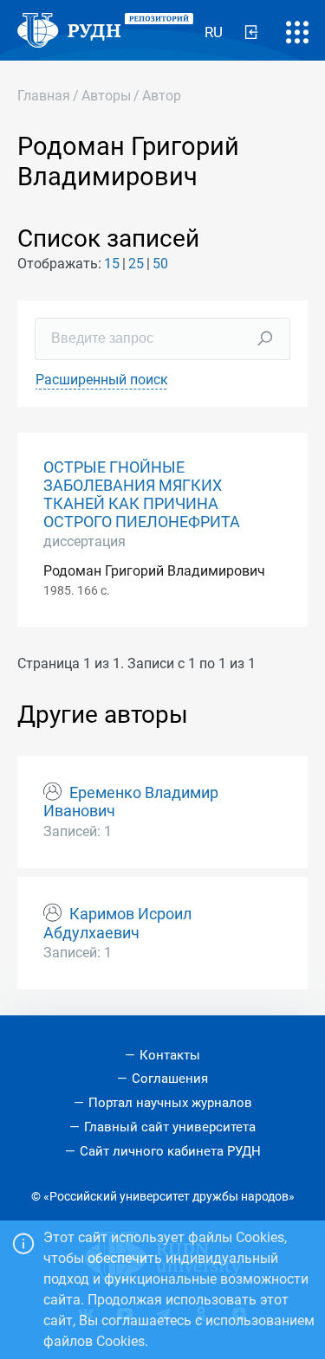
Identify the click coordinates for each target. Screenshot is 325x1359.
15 (112, 263)
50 (160, 263)
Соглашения (170, 1078)
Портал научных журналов (170, 1103)
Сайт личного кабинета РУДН (170, 1151)
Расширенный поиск (102, 379)
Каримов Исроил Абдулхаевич (117, 923)
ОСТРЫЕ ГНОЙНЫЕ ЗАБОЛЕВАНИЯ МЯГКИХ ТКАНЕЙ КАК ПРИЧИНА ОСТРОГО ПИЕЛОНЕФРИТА (141, 495)
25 (136, 263)
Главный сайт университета (170, 1127)
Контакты (170, 1055)
